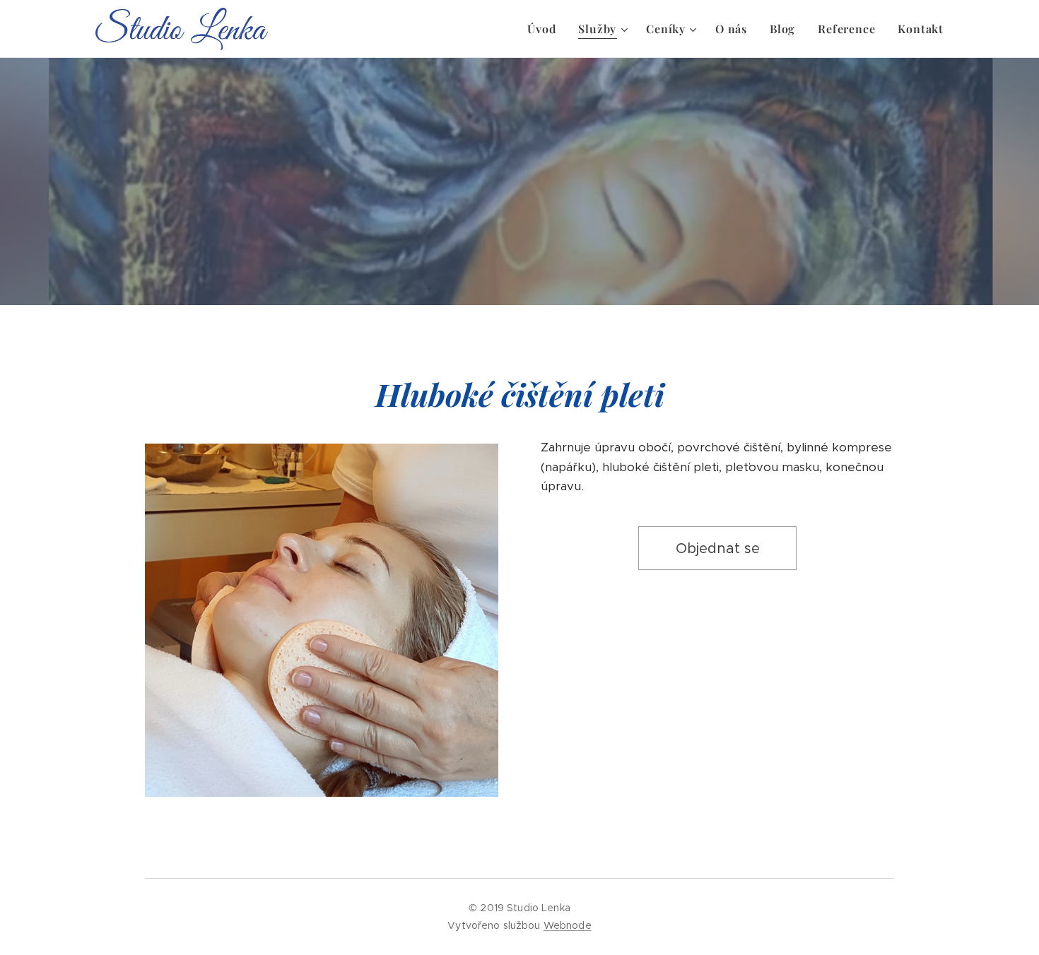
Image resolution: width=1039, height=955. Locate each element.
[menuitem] (545, 29)
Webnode (568, 925)
